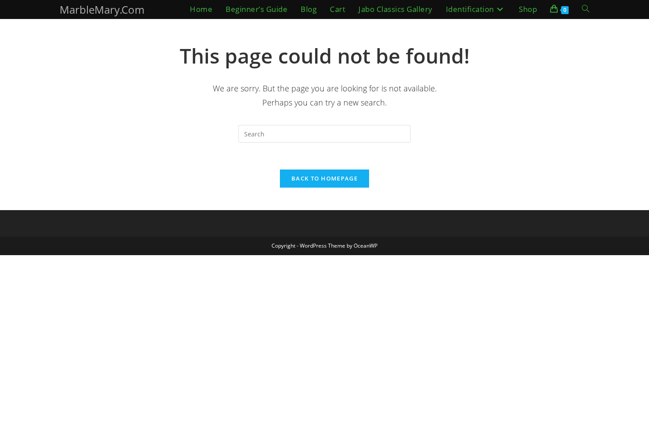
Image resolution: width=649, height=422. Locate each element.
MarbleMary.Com (102, 9)
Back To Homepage (324, 178)
